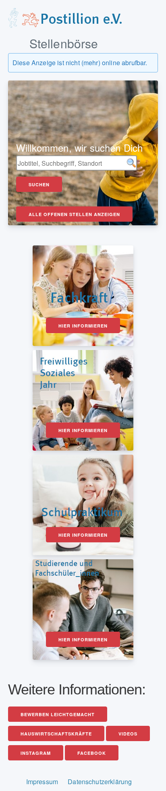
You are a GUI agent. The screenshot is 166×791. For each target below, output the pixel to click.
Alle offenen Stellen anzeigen (74, 214)
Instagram (36, 753)
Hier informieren (83, 326)
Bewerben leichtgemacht (58, 714)
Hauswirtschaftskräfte (56, 734)
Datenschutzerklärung (100, 781)
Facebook (91, 753)
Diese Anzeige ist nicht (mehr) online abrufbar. (79, 62)
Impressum (42, 781)
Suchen (39, 184)
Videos (127, 734)
